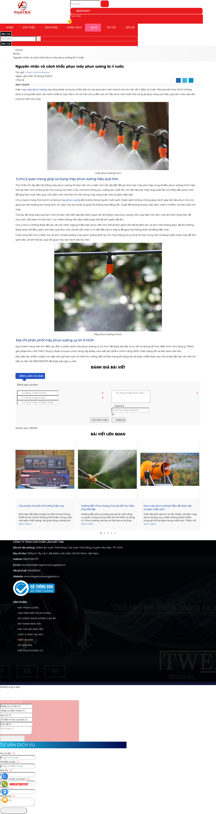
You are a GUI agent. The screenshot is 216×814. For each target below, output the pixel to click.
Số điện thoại (9, 761)
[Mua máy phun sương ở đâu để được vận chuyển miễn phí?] (170, 469)
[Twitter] (184, 80)
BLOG (94, 27)
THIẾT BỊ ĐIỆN (25, 639)
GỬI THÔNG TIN (13, 738)
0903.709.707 (30, 559)
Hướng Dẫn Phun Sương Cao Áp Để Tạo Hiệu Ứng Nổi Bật (107, 507)
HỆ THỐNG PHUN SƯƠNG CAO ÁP (36, 618)
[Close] (1, 694)
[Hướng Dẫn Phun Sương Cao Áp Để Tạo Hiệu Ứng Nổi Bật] (108, 469)
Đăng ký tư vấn (15, 810)
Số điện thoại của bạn (14, 778)
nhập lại (120, 419)
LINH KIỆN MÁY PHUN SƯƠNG (34, 613)
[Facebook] (178, 80)
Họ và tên (7, 753)
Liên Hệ (130, 27)
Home (9, 27)
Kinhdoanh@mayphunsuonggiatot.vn (43, 564)
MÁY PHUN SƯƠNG (28, 607)
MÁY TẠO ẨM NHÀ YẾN (30, 629)
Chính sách (74, 27)
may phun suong (70, 199)
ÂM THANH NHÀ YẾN (29, 623)
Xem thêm (25, 523)
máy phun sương (37, 89)
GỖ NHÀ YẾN (24, 645)
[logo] (22, 14)
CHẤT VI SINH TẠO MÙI (30, 634)
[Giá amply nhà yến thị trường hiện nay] (45, 469)
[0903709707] (5, 784)
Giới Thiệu (29, 27)
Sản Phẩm (51, 27)
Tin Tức (111, 27)
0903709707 (83, 10)
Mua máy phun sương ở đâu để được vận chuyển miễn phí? (168, 507)
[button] (72, 22)
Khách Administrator (37, 72)
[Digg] (191, 80)
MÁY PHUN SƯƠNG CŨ (30, 650)
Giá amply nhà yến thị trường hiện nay (41, 505)
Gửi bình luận (99, 419)
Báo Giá (5, 33)
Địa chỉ (6, 770)
